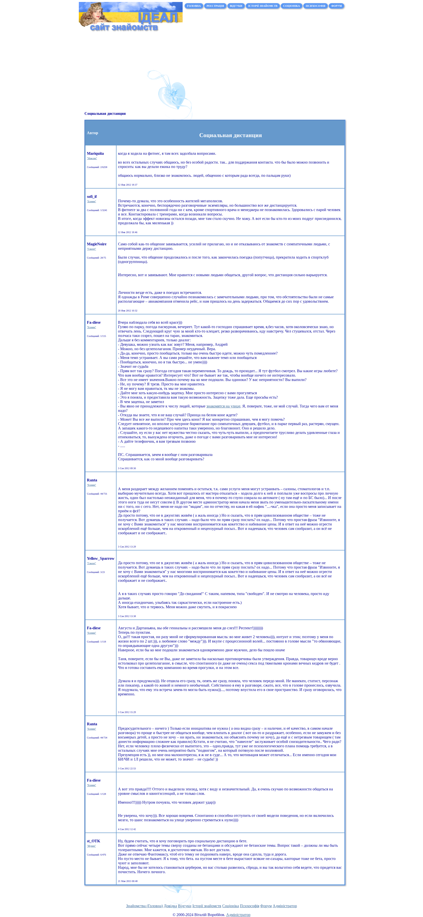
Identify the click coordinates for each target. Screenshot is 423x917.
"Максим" (92, 158)
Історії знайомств (262, 5)
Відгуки (236, 5)
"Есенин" (91, 201)
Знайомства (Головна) (144, 906)
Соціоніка (291, 5)
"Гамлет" (91, 249)
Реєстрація (215, 5)
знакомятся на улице (223, 406)
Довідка (170, 906)
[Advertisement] (211, 74)
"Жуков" (91, 846)
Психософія (315, 5)
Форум (336, 5)
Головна (194, 5)
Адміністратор (285, 906)
